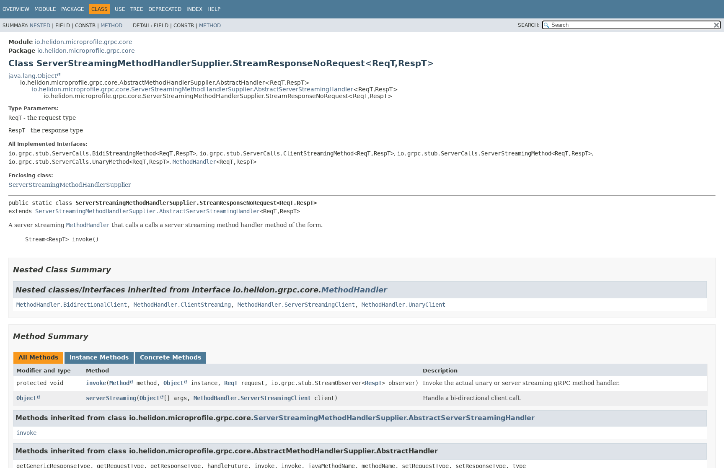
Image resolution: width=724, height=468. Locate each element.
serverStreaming (111, 398)
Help (213, 9)
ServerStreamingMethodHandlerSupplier (69, 184)
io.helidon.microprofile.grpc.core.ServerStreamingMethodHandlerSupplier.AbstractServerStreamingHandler (192, 89)
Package (72, 9)
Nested (40, 25)
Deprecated (164, 9)
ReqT (231, 383)
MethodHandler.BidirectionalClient (71, 304)
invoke (96, 383)
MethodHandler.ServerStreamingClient (296, 304)
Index (194, 9)
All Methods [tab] (38, 357)
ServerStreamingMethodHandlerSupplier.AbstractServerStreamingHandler (147, 211)
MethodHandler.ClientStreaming (182, 304)
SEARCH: (529, 25)
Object (173, 383)
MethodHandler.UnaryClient (403, 304)
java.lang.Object (32, 75)
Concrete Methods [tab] (170, 357)
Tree (136, 9)
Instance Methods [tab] (99, 357)
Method (111, 25)
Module (45, 9)
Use (120, 9)
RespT (373, 383)
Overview (16, 9)
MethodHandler (194, 161)
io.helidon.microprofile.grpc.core (83, 42)
